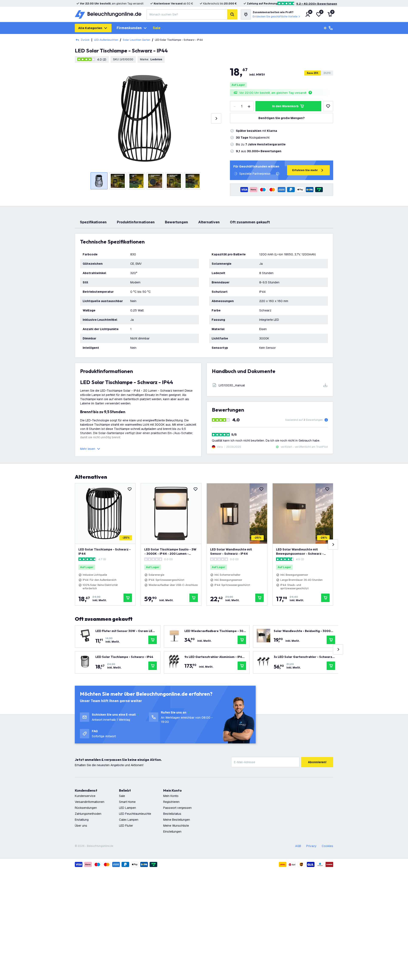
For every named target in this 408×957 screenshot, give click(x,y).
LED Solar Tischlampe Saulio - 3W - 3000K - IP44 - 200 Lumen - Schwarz (170, 551)
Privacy (311, 846)
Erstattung (82, 820)
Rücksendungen (86, 808)
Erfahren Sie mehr (305, 170)
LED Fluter (126, 826)
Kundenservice (85, 796)
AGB (298, 846)
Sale (156, 28)
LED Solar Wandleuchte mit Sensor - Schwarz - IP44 (231, 551)
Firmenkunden (129, 28)
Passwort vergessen (177, 808)
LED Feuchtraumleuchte (135, 814)
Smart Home (127, 802)
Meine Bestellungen (176, 820)
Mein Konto (170, 796)
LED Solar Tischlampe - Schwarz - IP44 (104, 551)
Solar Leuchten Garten (136, 40)
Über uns (81, 826)
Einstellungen (172, 831)
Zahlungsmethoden (88, 814)
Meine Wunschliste (176, 826)
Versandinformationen (89, 802)
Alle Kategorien (90, 28)
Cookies (327, 846)
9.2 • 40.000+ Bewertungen (316, 4)
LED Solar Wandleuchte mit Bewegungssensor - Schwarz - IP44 (300, 551)
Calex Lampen (128, 820)
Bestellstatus (172, 814)
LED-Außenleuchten (106, 40)
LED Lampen (127, 808)
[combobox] (186, 14)
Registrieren (171, 802)
